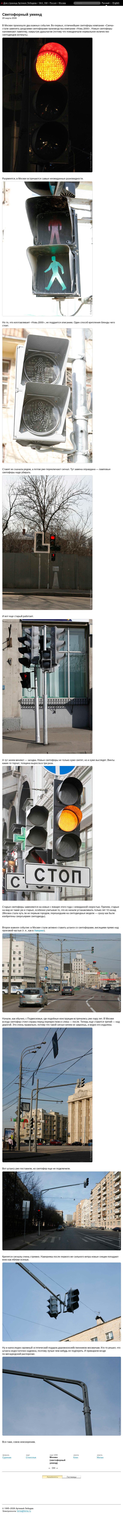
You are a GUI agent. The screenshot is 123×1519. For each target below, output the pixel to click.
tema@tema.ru (24, 1510)
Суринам (6, 1457)
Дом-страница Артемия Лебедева (20, 2)
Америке (39, 930)
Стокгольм (31, 1457)
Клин (75, 1457)
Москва (62, 2)
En (115, 2)
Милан (100, 1457)
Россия (53, 2)
